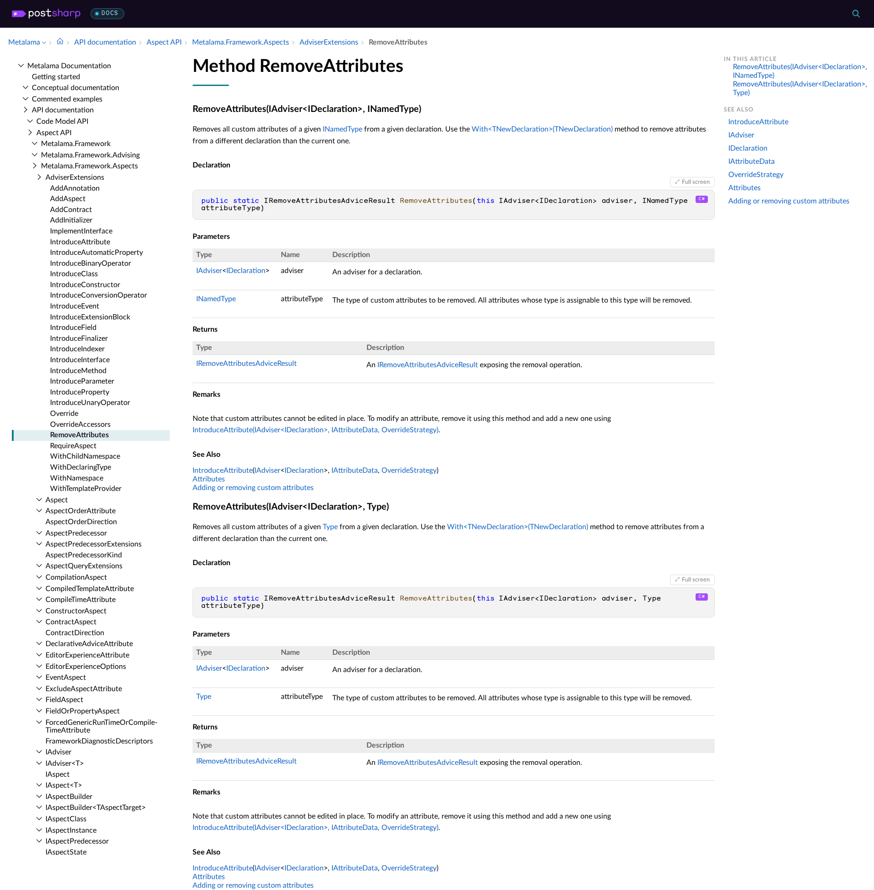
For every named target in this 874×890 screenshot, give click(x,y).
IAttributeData (354, 470)
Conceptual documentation (75, 87)
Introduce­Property (79, 392)
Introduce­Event (74, 306)
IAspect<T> (64, 785)
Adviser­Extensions (75, 177)
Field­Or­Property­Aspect (83, 711)
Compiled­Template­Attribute (90, 588)
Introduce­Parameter (82, 381)
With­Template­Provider (86, 488)
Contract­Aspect (71, 622)
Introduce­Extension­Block (90, 317)
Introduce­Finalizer (79, 338)
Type (330, 527)
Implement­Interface (81, 231)
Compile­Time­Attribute (81, 599)
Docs (110, 13)
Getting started (56, 77)
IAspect (58, 774)
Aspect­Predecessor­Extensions (94, 544)
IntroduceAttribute (223, 470)
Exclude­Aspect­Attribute (84, 689)
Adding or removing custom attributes (253, 487)
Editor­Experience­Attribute (87, 655)
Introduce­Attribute (80, 242)
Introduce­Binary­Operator (90, 263)
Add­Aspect (68, 198)
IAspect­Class (66, 819)
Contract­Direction (75, 633)
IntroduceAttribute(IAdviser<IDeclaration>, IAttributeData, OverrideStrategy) (315, 430)
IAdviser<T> (65, 763)
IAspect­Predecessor (77, 841)
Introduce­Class (74, 274)
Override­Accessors (80, 424)
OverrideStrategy (409, 470)
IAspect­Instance (71, 830)
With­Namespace (76, 478)
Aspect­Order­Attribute (81, 511)
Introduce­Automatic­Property (96, 252)
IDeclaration (245, 270)
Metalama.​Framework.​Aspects (89, 166)
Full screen (696, 182)
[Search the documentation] (856, 14)
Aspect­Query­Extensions (84, 566)
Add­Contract (71, 209)
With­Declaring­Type (80, 467)
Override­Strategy (755, 174)
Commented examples (67, 99)
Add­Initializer (71, 220)
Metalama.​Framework (76, 143)
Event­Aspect (66, 677)
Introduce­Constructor (85, 284)
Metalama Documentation (69, 66)
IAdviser (58, 752)
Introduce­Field (73, 327)
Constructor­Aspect (76, 611)
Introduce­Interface (80, 360)
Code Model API (62, 121)
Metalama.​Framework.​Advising (90, 155)
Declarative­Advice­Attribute (89, 643)
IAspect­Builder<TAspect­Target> (96, 807)
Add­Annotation (75, 188)
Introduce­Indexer (77, 349)
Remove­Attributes (79, 435)
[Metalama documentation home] (60, 42)
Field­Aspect (64, 699)
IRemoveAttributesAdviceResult (246, 363)
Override (64, 413)
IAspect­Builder (69, 796)
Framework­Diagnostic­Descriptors (99, 741)
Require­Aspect (73, 446)
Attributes (209, 479)
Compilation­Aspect (76, 577)
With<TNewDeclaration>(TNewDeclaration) (542, 129)
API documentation (63, 110)
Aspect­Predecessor (76, 533)
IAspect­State (66, 852)
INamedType (342, 129)
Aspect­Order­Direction (81, 522)
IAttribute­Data (751, 161)
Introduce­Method (78, 370)
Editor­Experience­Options (86, 666)
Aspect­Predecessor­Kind (84, 555)
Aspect (57, 500)
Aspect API (53, 133)
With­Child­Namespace (85, 456)
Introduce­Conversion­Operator (98, 295)
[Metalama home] (46, 13)
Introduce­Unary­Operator (90, 402)
